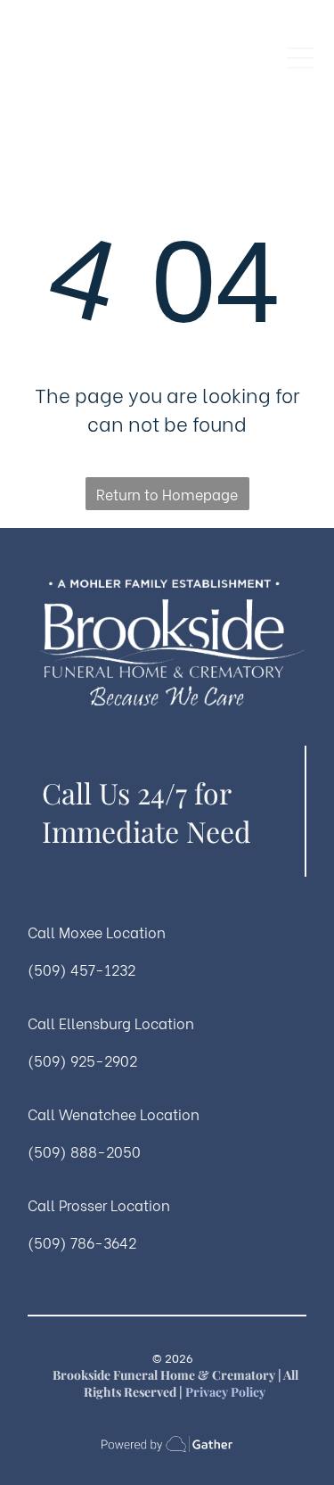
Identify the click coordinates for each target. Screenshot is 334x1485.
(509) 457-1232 (81, 969)
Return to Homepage (167, 493)
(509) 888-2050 (84, 1151)
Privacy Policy (225, 1391)
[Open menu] (300, 58)
